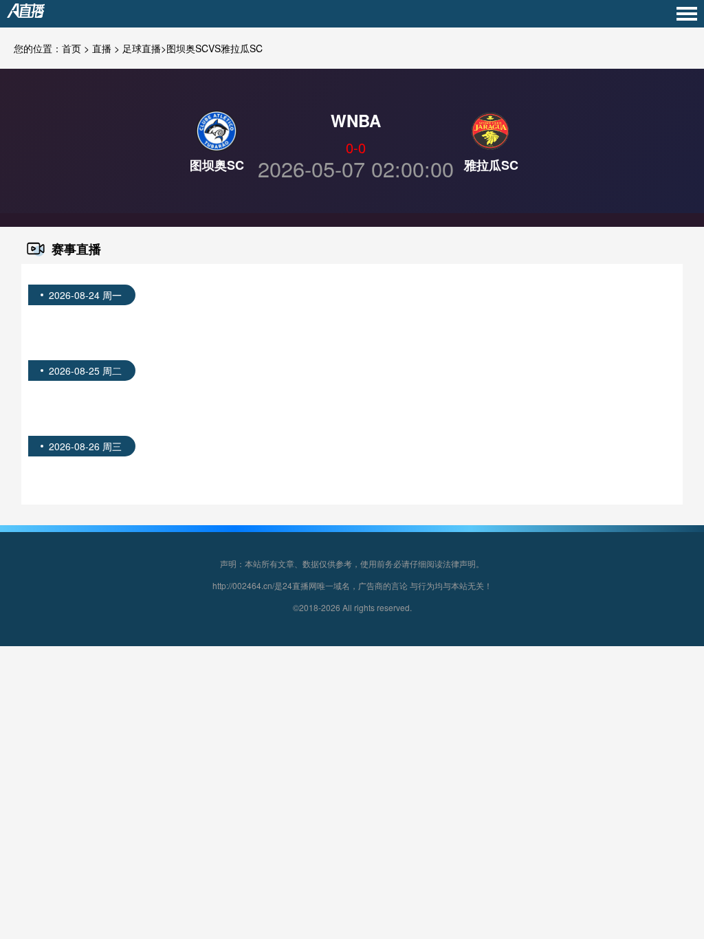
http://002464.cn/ (243, 585)
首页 (71, 48)
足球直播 (141, 48)
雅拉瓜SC (491, 165)
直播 (101, 48)
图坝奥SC (217, 165)
